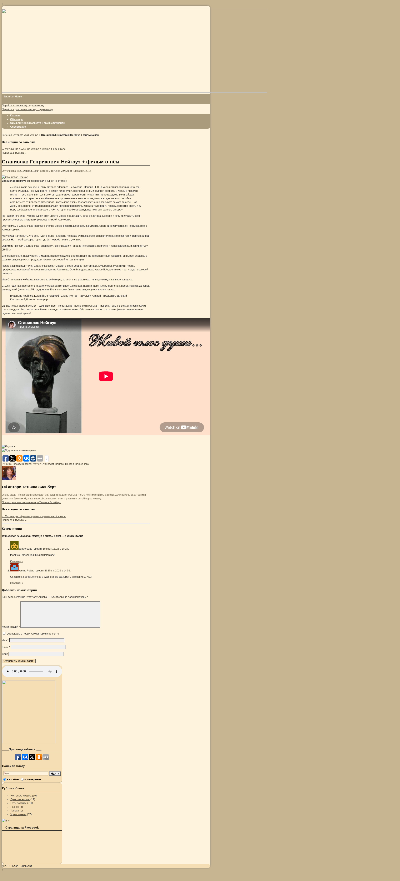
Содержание (18, 126)
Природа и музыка (14, 152)
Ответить (16, 561)
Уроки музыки (18, 814)
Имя (5, 640)
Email (6, 647)
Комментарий (11, 626)
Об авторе (16, 119)
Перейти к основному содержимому (23, 105)
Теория (14, 810)
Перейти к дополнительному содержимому (27, 109)
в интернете (32, 779)
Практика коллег (22, 464)
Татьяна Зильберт (61, 170)
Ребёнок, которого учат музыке (20, 135)
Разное (14, 806)
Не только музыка (20, 795)
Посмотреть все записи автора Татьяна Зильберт (31, 502)
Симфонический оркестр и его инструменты (37, 123)
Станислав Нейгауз (53, 464)
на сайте (13, 779)
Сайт (5, 654)
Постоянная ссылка (77, 464)
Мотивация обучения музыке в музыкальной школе (34, 149)
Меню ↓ (19, 96)
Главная (9, 96)
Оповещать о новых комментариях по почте (33, 633)
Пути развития (19, 803)
